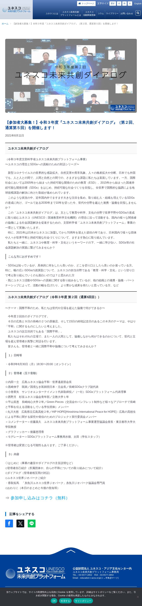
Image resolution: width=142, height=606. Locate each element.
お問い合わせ (127, 13)
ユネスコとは (52, 13)
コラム (101, 13)
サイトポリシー (83, 600)
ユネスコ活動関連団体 (89, 13)
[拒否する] (137, 597)
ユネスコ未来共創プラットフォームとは (70, 13)
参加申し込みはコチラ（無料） (40, 498)
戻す (113, 3)
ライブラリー (112, 13)
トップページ (88, 3)
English (137, 3)
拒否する (65, 600)
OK (54, 600)
